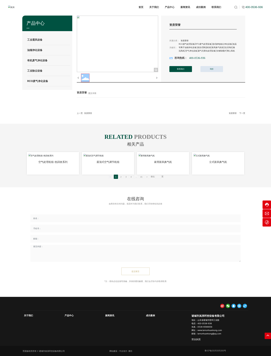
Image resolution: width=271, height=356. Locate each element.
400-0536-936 (197, 57)
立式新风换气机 (218, 161)
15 (141, 177)
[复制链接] (245, 306)
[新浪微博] (222, 306)
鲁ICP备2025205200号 (215, 350)
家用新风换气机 (163, 161)
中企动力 (123, 351)
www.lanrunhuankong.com (209, 330)
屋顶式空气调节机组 (108, 161)
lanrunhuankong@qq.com (209, 333)
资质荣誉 (88, 113)
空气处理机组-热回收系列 (52, 161)
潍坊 (130, 351)
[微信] (228, 306)
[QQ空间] (239, 306)
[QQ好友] (233, 306)
